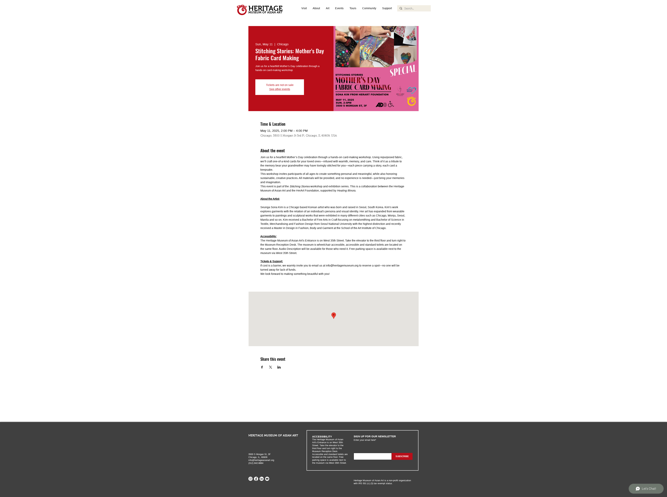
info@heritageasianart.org (261, 460)
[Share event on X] (270, 367)
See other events (279, 89)
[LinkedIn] (262, 479)
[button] (327, 8)
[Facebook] (256, 479)
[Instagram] (250, 479)
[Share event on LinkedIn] (279, 367)
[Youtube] (267, 479)
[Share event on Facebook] (262, 367)
